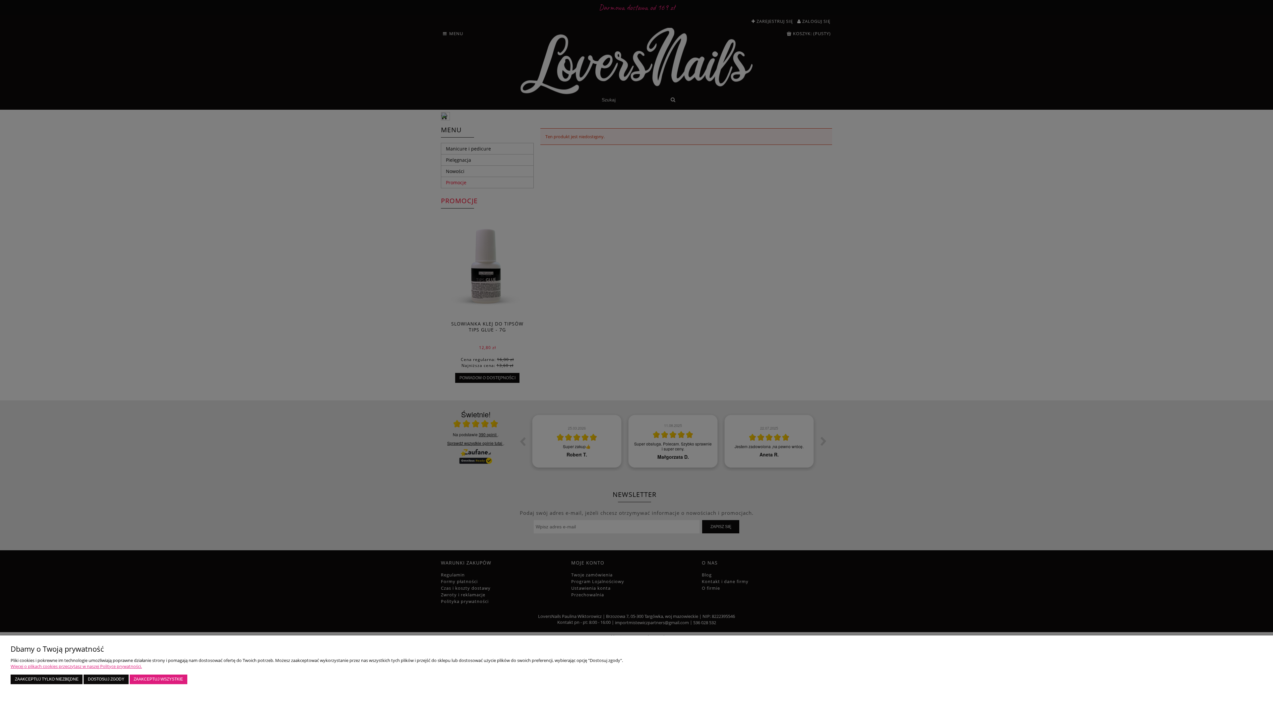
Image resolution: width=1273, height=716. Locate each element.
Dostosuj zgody (106, 679)
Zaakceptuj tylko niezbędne (47, 679)
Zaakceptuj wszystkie (158, 679)
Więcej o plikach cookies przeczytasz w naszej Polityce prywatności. (76, 666)
